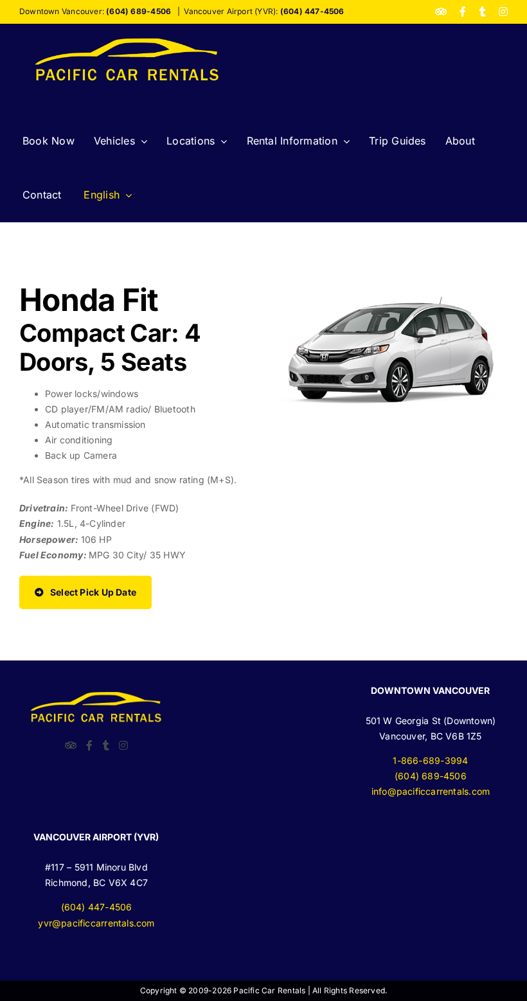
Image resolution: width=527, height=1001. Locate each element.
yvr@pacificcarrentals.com (96, 922)
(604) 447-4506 (96, 906)
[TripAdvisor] (70, 745)
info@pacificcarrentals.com (430, 791)
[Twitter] (106, 745)
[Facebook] (89, 745)
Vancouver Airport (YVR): (264, 11)
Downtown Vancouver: (95, 11)
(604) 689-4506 (431, 775)
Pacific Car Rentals (269, 990)
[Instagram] (123, 745)
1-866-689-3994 (430, 760)
